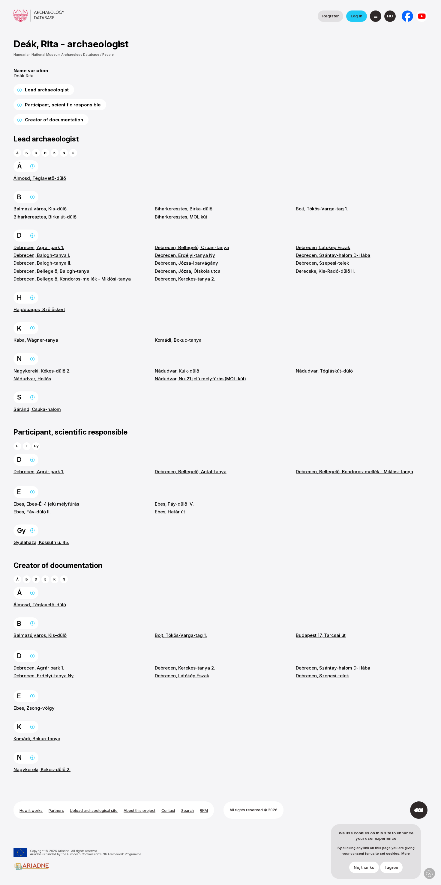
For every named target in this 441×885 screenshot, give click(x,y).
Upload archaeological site (94, 810)
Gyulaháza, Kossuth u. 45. (41, 542)
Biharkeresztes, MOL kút (181, 217)
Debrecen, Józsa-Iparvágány (186, 263)
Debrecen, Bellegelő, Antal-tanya (190, 471)
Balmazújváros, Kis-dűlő (40, 209)
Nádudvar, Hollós (32, 379)
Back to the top (32, 166)
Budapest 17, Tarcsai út (321, 635)
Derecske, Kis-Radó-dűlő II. (325, 271)
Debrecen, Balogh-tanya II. (42, 263)
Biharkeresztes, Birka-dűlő (183, 209)
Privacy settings (429, 873)
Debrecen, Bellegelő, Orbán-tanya (192, 247)
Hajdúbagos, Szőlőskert (39, 309)
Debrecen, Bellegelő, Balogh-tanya (51, 271)
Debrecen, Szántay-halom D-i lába (333, 255)
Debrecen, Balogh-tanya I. (42, 255)
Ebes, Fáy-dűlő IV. (174, 504)
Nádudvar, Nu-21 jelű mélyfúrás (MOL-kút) (200, 379)
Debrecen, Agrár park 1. (39, 247)
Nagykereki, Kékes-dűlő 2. (42, 371)
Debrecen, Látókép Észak (323, 247)
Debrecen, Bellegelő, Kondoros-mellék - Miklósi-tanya (72, 279)
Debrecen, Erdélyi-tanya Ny (185, 255)
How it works (31, 810)
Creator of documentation (54, 120)
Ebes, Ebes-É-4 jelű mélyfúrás (46, 504)
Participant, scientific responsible (63, 105)
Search (187, 810)
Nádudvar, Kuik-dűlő (177, 371)
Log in (356, 15)
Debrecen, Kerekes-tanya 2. (185, 279)
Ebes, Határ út (170, 512)
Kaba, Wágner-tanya (36, 340)
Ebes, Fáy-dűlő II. (32, 512)
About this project (139, 810)
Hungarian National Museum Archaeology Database (56, 54)
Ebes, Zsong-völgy (34, 708)
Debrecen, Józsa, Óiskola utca (187, 271)
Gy (36, 446)
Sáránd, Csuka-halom (37, 409)
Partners (56, 810)
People (108, 54)
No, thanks (364, 867)
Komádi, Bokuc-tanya (178, 340)
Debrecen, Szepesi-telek (322, 263)
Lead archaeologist (47, 90)
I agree (391, 867)
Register (330, 15)
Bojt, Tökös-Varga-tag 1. (322, 209)
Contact (168, 810)
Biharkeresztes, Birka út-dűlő (45, 217)
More (405, 854)
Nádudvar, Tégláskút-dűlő (324, 371)
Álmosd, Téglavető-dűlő (40, 178)
